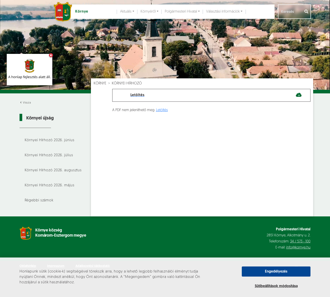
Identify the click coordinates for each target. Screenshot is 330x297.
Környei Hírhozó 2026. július (49, 155)
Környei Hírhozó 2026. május (50, 185)
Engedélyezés (276, 271)
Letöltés (162, 110)
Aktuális (126, 11)
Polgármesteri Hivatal (181, 11)
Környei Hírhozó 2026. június (50, 140)
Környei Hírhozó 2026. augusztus (53, 170)
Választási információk (223, 11)
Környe (100, 83)
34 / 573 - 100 (300, 241)
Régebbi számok (39, 200)
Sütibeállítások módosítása (276, 286)
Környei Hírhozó (127, 83)
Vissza (26, 102)
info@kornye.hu (298, 247)
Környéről (148, 11)
